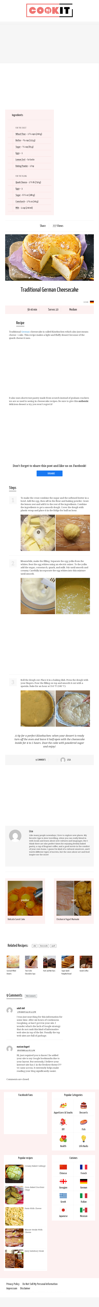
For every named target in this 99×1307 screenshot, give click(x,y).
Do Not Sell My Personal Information (40, 1284)
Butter (18, 140)
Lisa (69, 760)
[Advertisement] (49, 44)
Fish (83, 1129)
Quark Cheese (21, 182)
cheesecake (44, 946)
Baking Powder (22, 166)
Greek (63, 1202)
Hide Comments (31, 996)
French (84, 1173)
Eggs (18, 153)
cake (34, 946)
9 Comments (41, 760)
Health (63, 1146)
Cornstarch (20, 201)
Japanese (63, 1216)
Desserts (84, 1112)
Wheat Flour (21, 134)
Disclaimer (25, 1288)
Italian (84, 1202)
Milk (17, 208)
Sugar (18, 147)
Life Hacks (83, 1146)
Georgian (63, 1187)
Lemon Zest (20, 159)
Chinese (63, 1173)
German (25, 331)
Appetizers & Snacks (63, 1112)
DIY (63, 1129)
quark (53, 946)
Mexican (83, 1216)
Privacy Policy (12, 1284)
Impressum (11, 1288)
